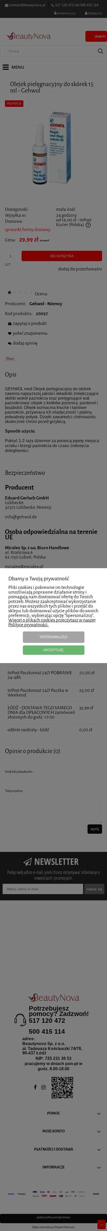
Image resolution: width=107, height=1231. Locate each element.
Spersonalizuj (53, 637)
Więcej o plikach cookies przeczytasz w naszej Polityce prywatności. (52, 622)
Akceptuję (53, 650)
